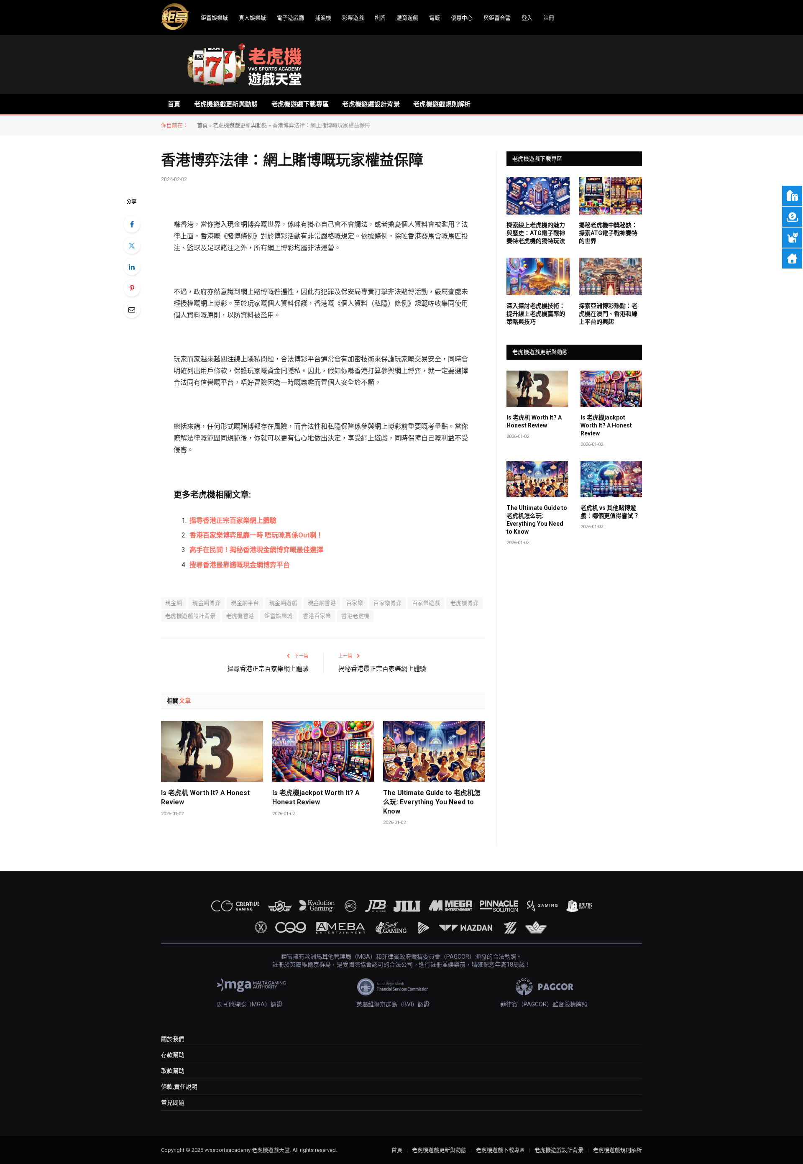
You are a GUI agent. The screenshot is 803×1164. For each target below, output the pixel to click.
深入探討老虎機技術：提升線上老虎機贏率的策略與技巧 (535, 313)
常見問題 (172, 1102)
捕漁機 (323, 18)
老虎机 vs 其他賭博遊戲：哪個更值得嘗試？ (610, 511)
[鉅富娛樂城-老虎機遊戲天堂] (244, 64)
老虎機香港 (240, 616)
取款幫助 (172, 1070)
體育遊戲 (407, 18)
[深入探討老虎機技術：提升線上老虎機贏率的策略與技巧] (538, 276)
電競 (434, 18)
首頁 (174, 104)
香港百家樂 (317, 616)
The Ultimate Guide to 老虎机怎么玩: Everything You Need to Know (432, 802)
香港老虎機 (355, 616)
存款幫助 (172, 1054)
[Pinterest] (131, 288)
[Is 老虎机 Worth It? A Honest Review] (212, 751)
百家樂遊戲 (426, 603)
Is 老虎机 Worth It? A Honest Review (205, 797)
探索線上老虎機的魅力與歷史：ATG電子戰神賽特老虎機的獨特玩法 (535, 233)
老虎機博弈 (464, 603)
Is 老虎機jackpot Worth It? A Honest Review (316, 797)
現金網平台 (245, 603)
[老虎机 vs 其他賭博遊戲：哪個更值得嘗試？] (611, 479)
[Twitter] (131, 245)
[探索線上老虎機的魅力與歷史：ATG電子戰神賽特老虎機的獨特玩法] (538, 196)
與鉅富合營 (497, 18)
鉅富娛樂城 (214, 18)
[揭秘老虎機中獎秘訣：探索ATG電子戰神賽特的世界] (610, 196)
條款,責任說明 (179, 1086)
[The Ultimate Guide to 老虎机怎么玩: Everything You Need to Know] (434, 751)
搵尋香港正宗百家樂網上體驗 (232, 520)
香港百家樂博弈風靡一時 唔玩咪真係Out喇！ (256, 535)
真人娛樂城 (252, 18)
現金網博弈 (206, 603)
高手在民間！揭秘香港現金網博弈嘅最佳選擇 (256, 550)
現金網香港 (322, 603)
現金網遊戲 (283, 603)
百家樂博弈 (387, 603)
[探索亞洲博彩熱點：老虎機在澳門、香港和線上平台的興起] (610, 276)
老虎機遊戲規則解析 (442, 104)
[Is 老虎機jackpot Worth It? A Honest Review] (323, 751)
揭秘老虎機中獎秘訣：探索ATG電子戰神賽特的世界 (608, 233)
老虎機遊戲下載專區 (300, 104)
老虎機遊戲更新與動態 (226, 104)
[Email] (131, 309)
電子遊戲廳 (290, 18)
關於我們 (172, 1039)
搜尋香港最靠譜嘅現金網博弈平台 (239, 565)
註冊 (548, 18)
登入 (527, 18)
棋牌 (380, 18)
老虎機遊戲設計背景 (371, 104)
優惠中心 (462, 18)
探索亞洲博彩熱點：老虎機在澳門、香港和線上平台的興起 (608, 313)
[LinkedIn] (131, 266)
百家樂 (354, 603)
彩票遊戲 (353, 18)
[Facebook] (131, 224)
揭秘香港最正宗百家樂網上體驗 (382, 669)
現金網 (173, 603)
